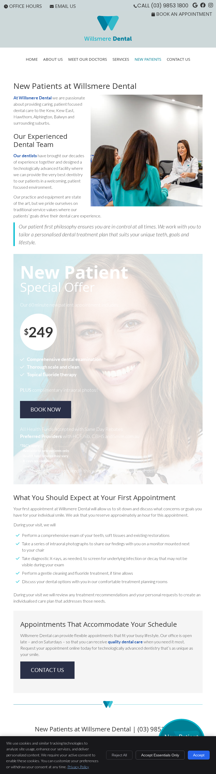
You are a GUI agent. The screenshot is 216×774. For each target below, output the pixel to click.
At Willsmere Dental (32, 97)
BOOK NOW (46, 410)
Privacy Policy (78, 767)
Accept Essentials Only (160, 755)
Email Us (65, 6)
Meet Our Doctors (87, 59)
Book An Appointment (184, 14)
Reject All (119, 755)
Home (32, 59)
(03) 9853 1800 (169, 5)
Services (120, 59)
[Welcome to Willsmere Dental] (108, 39)
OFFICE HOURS (25, 6)
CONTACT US (47, 670)
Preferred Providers (41, 436)
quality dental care (125, 641)
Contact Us (178, 59)
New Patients (148, 59)
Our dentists (25, 155)
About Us (53, 59)
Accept (198, 755)
